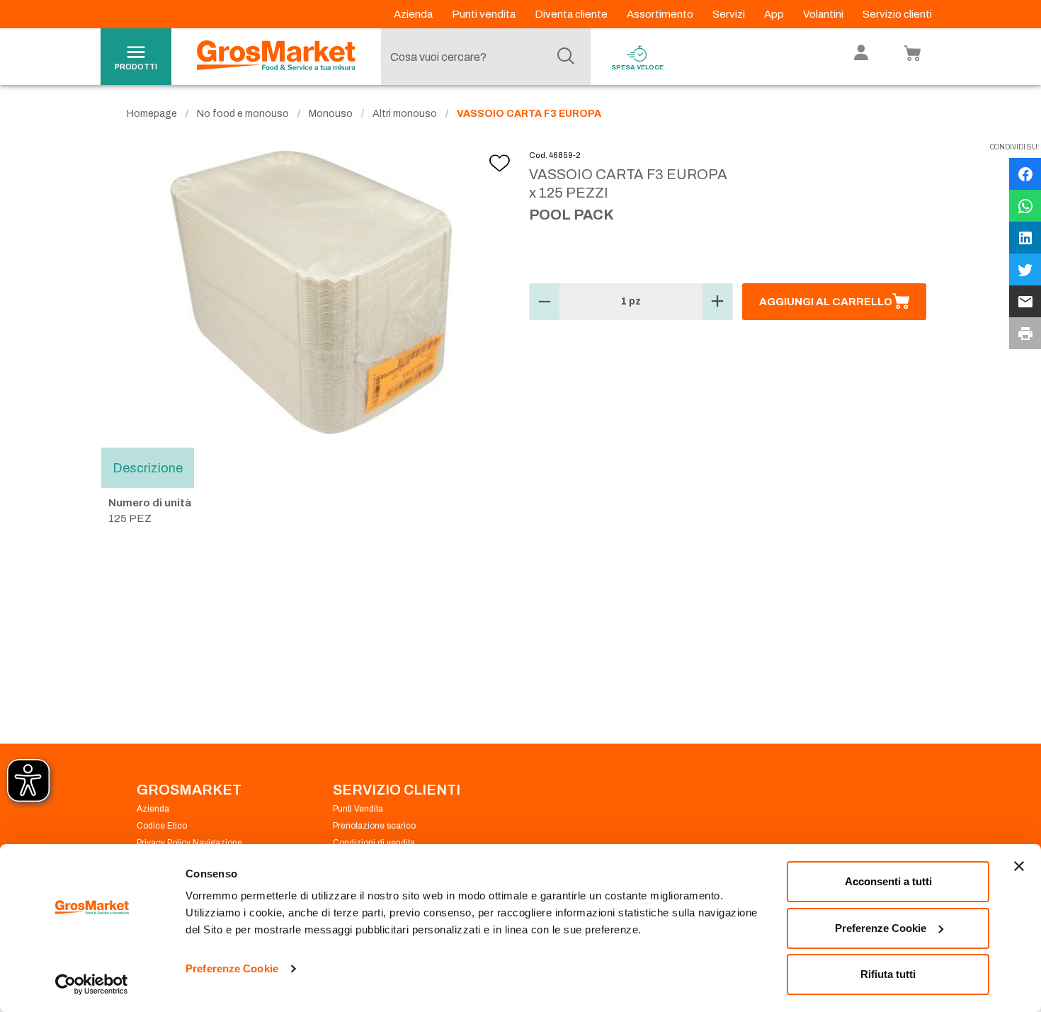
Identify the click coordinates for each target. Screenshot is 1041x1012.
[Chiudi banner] (1019, 866)
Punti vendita (485, 14)
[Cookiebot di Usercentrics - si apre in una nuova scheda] (92, 984)
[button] (544, 301)
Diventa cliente (572, 14)
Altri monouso (404, 113)
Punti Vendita (358, 809)
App (775, 14)
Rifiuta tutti (888, 974)
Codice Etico (162, 826)
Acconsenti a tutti (888, 881)
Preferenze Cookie (232, 968)
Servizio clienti (897, 14)
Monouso (331, 113)
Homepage (152, 113)
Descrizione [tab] (148, 467)
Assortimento (661, 14)
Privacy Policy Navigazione (189, 843)
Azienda (414, 14)
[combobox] (482, 56)
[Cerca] (565, 56)
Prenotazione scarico (374, 826)
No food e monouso (243, 113)
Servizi (729, 14)
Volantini (824, 14)
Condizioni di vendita (374, 843)
